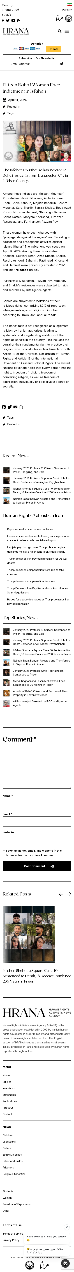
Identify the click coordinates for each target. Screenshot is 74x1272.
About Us (8, 1107)
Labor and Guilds (13, 1161)
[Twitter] (10, 407)
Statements (9, 1094)
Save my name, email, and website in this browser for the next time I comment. (34, 853)
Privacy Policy (11, 1240)
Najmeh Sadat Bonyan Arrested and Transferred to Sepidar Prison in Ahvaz (41, 500)
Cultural (7, 1148)
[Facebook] (4, 407)
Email (7, 814)
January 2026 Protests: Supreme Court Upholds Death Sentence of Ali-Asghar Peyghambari (41, 480)
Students (8, 1191)
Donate (54, 49)
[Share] (21, 407)
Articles (7, 1081)
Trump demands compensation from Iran (31, 581)
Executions (9, 1141)
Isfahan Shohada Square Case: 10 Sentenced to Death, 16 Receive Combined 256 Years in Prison (42, 490)
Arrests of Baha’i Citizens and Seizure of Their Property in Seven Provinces (40, 693)
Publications (10, 1101)
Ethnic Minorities (12, 1154)
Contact (7, 1114)
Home (6, 1075)
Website (8, 832)
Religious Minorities (14, 1173)
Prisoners (8, 1167)
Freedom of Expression (17, 1204)
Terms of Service (13, 1233)
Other (6, 1210)
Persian (67, 9)
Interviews (9, 1088)
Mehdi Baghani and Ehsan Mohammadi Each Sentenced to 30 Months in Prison (39, 682)
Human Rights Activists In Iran (33, 515)
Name (8, 795)
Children (8, 1135)
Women (7, 1197)
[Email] (15, 407)
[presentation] (61, 894)
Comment (19, 739)
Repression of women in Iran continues (30, 529)
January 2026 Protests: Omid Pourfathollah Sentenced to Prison (38, 672)
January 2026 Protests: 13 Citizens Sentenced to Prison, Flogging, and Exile (41, 470)
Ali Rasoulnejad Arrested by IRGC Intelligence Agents (40, 703)
